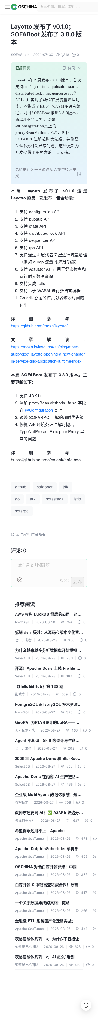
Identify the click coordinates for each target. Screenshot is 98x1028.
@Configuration (39, 410)
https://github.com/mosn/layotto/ (39, 325)
